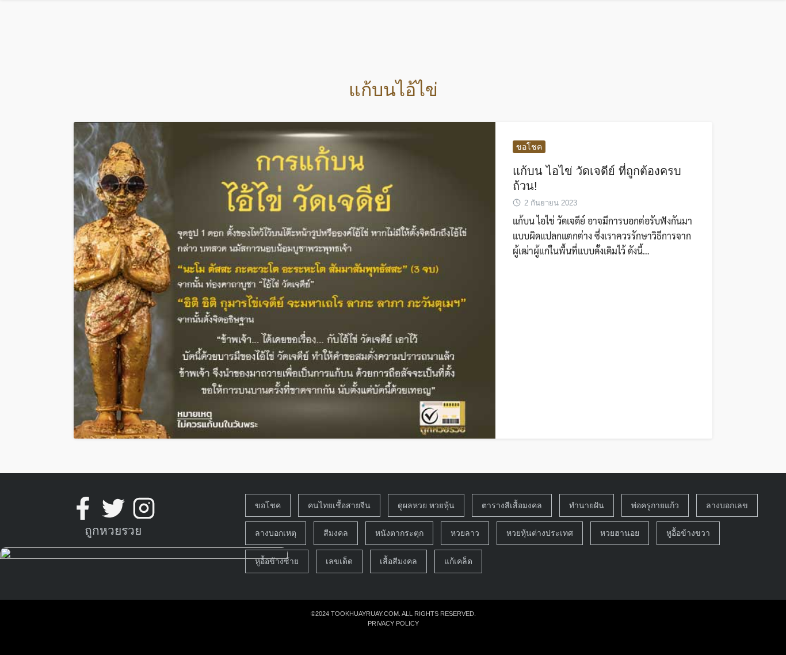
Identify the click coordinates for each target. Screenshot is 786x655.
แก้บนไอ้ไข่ (393, 89)
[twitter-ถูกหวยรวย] (113, 508)
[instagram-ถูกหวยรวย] (143, 508)
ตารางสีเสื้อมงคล (512, 505)
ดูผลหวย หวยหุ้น (426, 505)
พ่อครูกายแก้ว (655, 505)
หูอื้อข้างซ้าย (277, 561)
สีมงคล (335, 533)
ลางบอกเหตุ (275, 533)
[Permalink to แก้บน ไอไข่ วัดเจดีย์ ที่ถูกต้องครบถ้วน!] (284, 280)
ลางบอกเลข (727, 505)
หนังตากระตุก (399, 533)
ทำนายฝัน (586, 505)
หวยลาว (465, 533)
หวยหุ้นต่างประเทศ (539, 533)
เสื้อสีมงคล (398, 561)
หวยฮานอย (619, 533)
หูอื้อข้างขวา (688, 533)
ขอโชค (529, 146)
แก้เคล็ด (458, 561)
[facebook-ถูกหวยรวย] (82, 508)
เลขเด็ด (339, 561)
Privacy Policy (393, 623)
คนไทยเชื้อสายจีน (339, 505)
